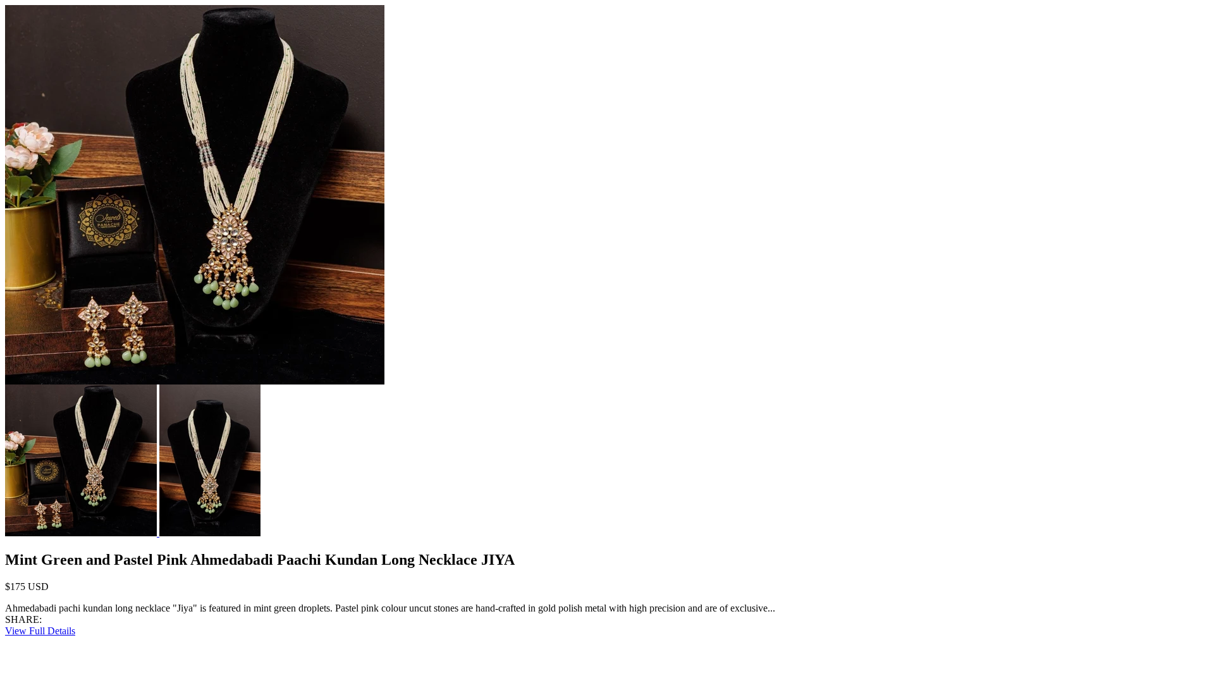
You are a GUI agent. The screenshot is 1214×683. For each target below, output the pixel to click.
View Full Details (40, 630)
